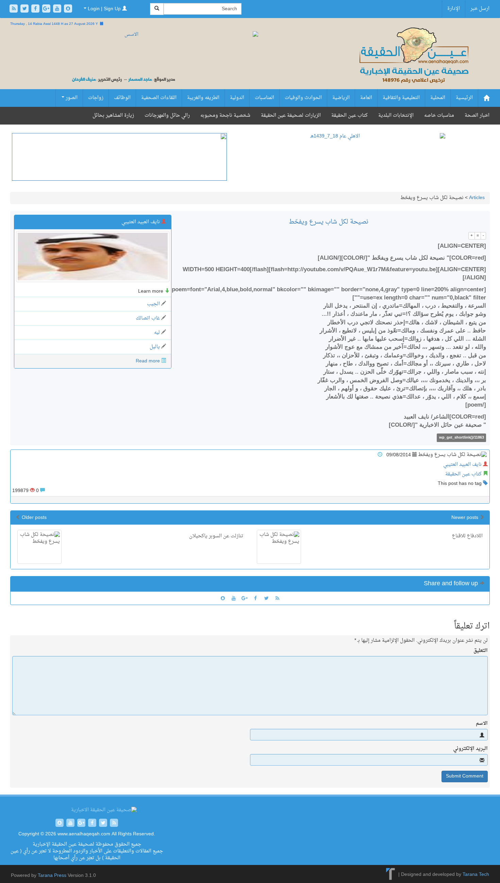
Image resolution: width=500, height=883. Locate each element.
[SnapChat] (68, 9)
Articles (477, 197)
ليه (157, 332)
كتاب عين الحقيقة (349, 115)
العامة (366, 97)
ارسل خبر (479, 8)
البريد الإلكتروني (470, 749)
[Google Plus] (46, 9)
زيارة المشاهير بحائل (113, 115)
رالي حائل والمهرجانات (167, 115)
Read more (148, 361)
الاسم (482, 723)
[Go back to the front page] (413, 62)
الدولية (237, 97)
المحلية (437, 97)
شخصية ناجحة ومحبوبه (225, 115)
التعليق (480, 651)
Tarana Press (52, 875)
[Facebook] (36, 9)
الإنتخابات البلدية (396, 115)
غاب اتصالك (148, 318)
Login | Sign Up (104, 9)
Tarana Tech (476, 874)
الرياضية (341, 97)
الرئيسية (464, 97)
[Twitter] (25, 9)
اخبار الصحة (477, 115)
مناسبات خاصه (439, 115)
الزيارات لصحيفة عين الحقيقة (291, 115)
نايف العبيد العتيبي (462, 464)
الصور (71, 97)
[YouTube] (57, 9)
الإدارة (453, 8)
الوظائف (122, 97)
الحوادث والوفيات (303, 97)
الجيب (153, 304)
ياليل (155, 346)
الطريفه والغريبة (203, 97)
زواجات (95, 97)
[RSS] (14, 9)
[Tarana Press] (390, 874)
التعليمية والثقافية (401, 97)
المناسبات (264, 97)
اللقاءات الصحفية (159, 97)
